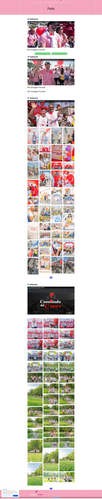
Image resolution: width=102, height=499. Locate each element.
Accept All (15, 495)
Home (33, 2)
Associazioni (56, 2)
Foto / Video (65, 2)
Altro (51, 277)
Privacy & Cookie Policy (56, 497)
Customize (5, 495)
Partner (60, 2)
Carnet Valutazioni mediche (48, 2)
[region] (10, 492)
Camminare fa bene (39, 2)
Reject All (10, 495)
